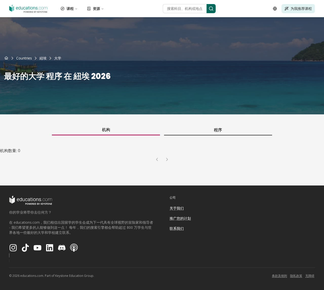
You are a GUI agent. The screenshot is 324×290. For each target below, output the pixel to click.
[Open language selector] (274, 8)
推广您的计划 (180, 218)
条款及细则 (279, 276)
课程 (70, 8)
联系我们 (177, 228)
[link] (57, 58)
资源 (96, 8)
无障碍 (309, 276)
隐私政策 (296, 276)
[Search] (211, 8)
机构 (106, 129)
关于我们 (177, 208)
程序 (218, 130)
